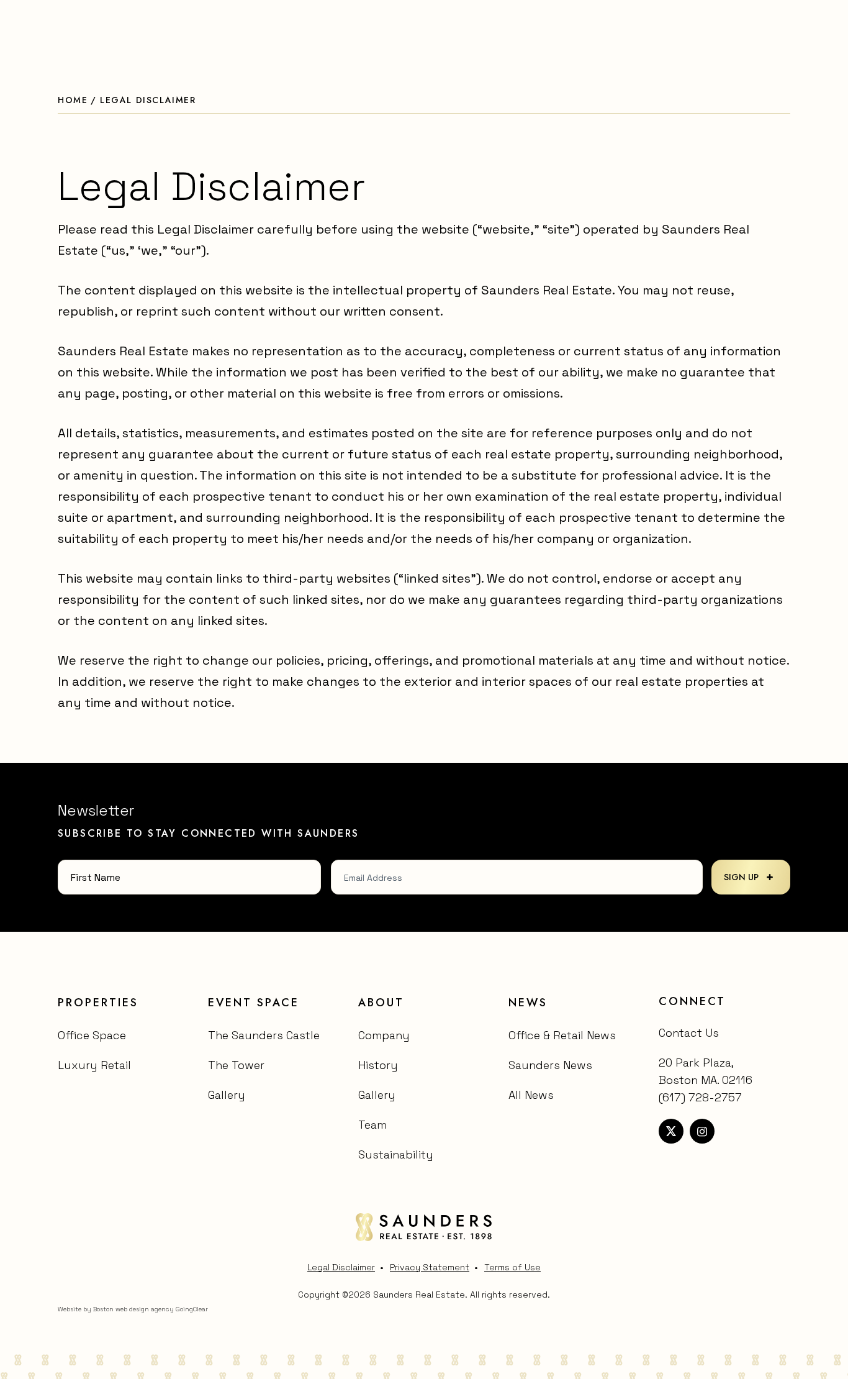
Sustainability (395, 1154)
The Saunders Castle (264, 1035)
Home (73, 100)
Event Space (253, 1002)
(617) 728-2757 (700, 1097)
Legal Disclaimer (341, 1267)
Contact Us (689, 1033)
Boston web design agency (133, 1309)
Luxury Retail (94, 1065)
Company (384, 1035)
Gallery (226, 1095)
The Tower (236, 1065)
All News (531, 1095)
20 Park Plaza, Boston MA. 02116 (705, 1071)
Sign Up (741, 877)
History (378, 1065)
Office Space (92, 1035)
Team (372, 1124)
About (381, 1002)
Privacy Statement (429, 1267)
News (528, 1002)
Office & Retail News (562, 1035)
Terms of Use (512, 1267)
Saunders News (550, 1065)
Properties (98, 1002)
